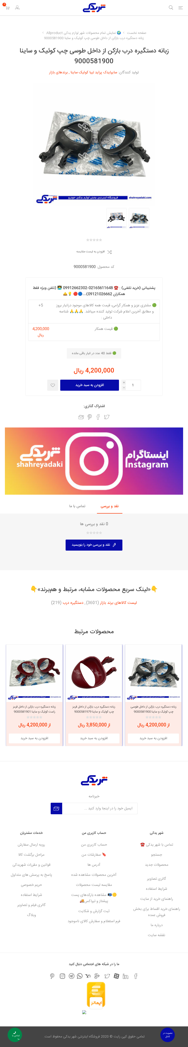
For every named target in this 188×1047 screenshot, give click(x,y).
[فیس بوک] (136, 976)
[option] (139, 218)
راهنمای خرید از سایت (156, 899)
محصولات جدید (156, 865)
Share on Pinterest (89, 417)
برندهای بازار (58, 72)
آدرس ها (93, 865)
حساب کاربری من (94, 845)
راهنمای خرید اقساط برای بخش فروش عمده (156, 912)
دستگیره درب (73, 603)
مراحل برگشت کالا (31, 855)
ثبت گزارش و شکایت (93, 911)
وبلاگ (31, 915)
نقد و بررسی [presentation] (110, 506)
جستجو (156, 855)
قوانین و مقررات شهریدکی (31, 865)
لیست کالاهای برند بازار (118, 603)
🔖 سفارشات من (94, 855)
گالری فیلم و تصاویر (31, 905)
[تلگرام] (71, 976)
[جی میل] (97, 976)
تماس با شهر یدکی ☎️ (156, 845)
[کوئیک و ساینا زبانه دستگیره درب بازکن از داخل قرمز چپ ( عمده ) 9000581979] (94, 673)
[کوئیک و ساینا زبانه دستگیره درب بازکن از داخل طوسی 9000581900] (139, 218)
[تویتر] (107, 976)
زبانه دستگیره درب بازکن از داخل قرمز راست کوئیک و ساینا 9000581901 (34, 709)
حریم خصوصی (31, 885)
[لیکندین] (125, 976)
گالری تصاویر (156, 879)
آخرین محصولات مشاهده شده (94, 875)
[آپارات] (116, 976)
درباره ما (157, 925)
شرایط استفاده (156, 889)
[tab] (109, 507)
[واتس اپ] (79, 976)
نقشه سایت (156, 935)
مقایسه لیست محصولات (94, 885)
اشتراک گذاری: (94, 406)
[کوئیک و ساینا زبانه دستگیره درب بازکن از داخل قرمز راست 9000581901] (34, 673)
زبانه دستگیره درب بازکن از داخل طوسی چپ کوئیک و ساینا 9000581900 (153, 709)
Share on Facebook (98, 417)
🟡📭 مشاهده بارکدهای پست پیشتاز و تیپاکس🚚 (94, 898)
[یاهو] (88, 976)
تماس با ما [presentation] (77, 506)
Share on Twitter (106, 417)
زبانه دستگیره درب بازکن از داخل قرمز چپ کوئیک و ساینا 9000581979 (93, 709)
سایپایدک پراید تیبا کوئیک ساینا (93, 72)
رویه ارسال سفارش (31, 845)
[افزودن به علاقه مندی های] (52, 385)
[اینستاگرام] (62, 976)
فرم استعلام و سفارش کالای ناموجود (94, 921)
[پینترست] (52, 976)
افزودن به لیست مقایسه (90, 252)
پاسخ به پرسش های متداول (31, 875)
